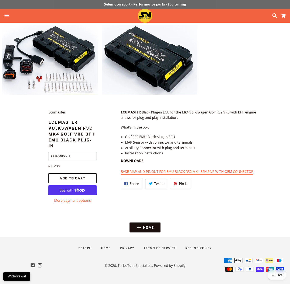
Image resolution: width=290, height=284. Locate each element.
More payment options (72, 200)
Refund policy (198, 248)
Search (85, 248)
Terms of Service (160, 248)
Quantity (58, 156)
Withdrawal (17, 276)
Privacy (127, 248)
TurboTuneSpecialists (135, 265)
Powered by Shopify (170, 265)
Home (106, 248)
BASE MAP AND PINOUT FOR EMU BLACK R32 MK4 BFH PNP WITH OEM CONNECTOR (187, 171)
